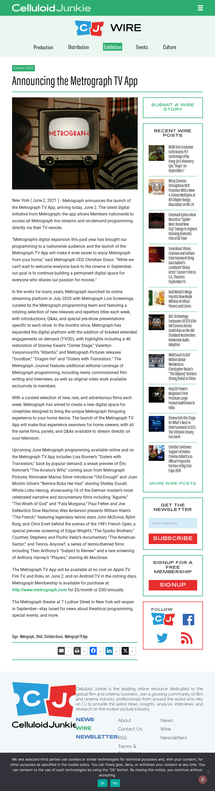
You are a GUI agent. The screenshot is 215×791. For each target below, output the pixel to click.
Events (142, 47)
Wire (84, 728)
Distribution (78, 47)
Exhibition (112, 47)
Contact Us (130, 729)
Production (43, 48)
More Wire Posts (173, 484)
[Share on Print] (77, 651)
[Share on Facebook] (93, 651)
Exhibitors (23, 68)
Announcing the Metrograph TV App (75, 81)
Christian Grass (53, 637)
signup (173, 585)
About (124, 720)
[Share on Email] (61, 651)
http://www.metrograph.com (39, 590)
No (115, 783)
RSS (122, 737)
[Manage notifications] (202, 779)
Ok (102, 783)
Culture (169, 47)
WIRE (125, 29)
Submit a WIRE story (173, 107)
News (85, 720)
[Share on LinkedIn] (109, 651)
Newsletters (98, 737)
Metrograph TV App (76, 637)
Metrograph (27, 637)
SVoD (39, 637)
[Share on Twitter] (125, 651)
